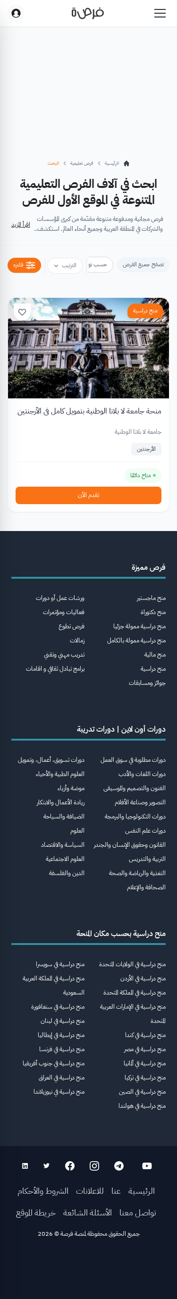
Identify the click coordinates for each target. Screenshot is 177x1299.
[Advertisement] (88, 1271)
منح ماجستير (151, 597)
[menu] (160, 13)
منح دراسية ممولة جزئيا (139, 626)
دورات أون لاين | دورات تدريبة (121, 729)
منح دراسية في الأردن (143, 978)
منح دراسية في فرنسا (61, 1049)
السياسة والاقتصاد (62, 844)
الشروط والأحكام (42, 1190)
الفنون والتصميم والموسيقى (134, 788)
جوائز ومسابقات (147, 682)
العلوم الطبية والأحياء (60, 773)
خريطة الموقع (36, 1212)
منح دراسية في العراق (61, 1077)
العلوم (77, 830)
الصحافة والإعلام (146, 887)
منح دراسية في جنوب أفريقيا (53, 1063)
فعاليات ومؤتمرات (63, 611)
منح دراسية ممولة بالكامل (136, 640)
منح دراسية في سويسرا (60, 964)
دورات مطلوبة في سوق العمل (133, 759)
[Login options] (16, 13)
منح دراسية (145, 310)
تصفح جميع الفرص (143, 264)
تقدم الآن (88, 494)
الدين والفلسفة (66, 873)
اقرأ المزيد (20, 224)
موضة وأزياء (71, 788)
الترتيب (69, 265)
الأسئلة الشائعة (87, 1212)
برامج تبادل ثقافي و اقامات (55, 668)
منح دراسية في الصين (142, 1091)
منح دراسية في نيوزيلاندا (59, 1091)
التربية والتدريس (147, 858)
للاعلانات (90, 1190)
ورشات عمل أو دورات (60, 597)
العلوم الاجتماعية (65, 858)
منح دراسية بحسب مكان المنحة (121, 933)
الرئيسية (141, 1190)
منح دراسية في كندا (145, 1034)
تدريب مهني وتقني (64, 654)
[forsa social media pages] (147, 1165)
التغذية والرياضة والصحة (137, 873)
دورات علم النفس (145, 830)
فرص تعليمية (81, 163)
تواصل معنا (137, 1212)
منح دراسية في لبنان (62, 1020)
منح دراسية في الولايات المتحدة (132, 964)
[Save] (22, 312)
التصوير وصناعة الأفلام (140, 802)
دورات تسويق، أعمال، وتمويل (51, 759)
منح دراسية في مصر (145, 1049)
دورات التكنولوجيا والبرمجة (135, 816)
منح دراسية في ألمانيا (145, 1063)
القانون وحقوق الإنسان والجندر (130, 844)
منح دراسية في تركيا (145, 1077)
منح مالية (155, 654)
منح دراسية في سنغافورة (57, 1006)
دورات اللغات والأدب (142, 773)
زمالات (77, 640)
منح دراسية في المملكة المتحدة (134, 992)
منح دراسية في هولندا (142, 1105)
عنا (116, 1190)
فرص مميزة (149, 567)
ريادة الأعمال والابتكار (60, 802)
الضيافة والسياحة (63, 816)
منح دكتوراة (153, 611)
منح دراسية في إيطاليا (61, 1034)
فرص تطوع (71, 626)
